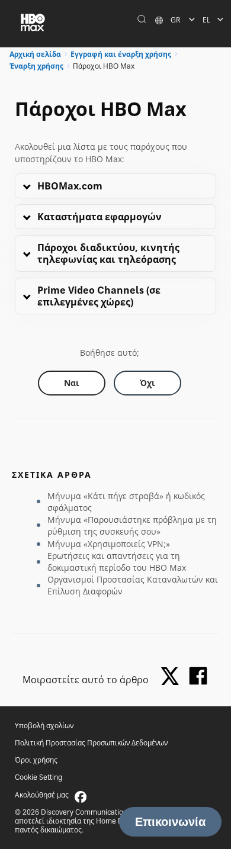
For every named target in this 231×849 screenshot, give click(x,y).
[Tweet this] (173, 677)
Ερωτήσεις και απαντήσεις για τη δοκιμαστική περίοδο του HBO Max (116, 561)
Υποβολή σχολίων (44, 726)
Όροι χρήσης (36, 760)
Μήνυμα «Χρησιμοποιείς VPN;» (108, 543)
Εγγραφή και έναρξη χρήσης (120, 54)
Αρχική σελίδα (35, 54)
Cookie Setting (38, 777)
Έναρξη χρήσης (36, 66)
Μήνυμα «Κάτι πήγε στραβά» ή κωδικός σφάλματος (126, 501)
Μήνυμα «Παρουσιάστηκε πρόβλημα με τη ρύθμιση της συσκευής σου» (132, 525)
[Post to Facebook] (198, 676)
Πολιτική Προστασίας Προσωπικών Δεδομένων (91, 743)
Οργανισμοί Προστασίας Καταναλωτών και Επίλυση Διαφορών (132, 585)
